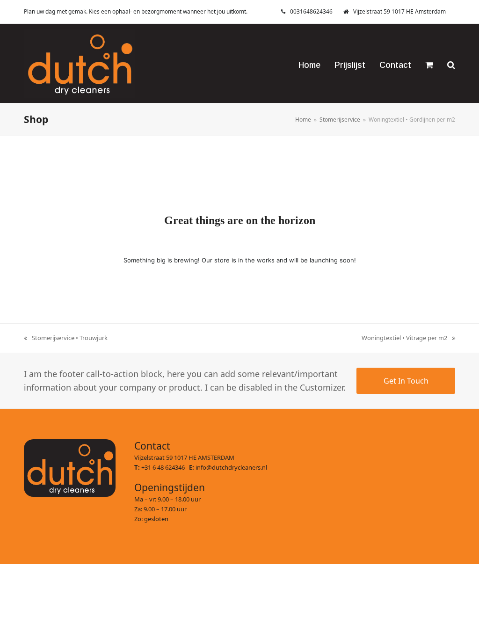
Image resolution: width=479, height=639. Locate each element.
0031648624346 (311, 11)
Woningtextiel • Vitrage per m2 (404, 338)
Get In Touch (406, 381)
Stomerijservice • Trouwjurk (66, 338)
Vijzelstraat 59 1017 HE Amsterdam (399, 11)
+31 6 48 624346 (165, 467)
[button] (429, 63)
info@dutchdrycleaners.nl (231, 467)
